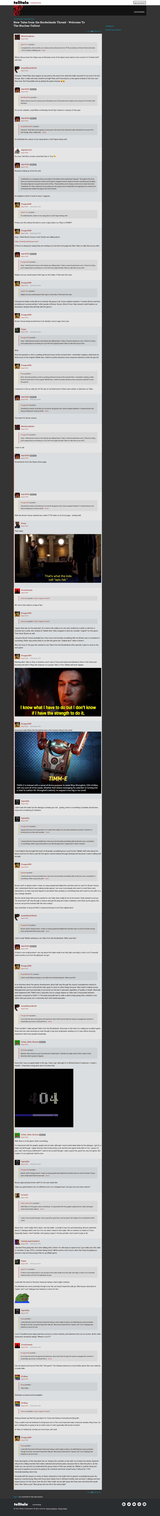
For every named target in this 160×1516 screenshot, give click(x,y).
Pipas (23, 329)
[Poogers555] (17, 205)
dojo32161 (25, 44)
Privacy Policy (62, 1509)
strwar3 (24, 1195)
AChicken (24, 1050)
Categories (139, 12)
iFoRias (24, 1376)
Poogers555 (26, 204)
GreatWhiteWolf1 (29, 68)
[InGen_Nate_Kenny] (17, 1042)
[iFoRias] (17, 1377)
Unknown (24, 598)
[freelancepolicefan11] (17, 1242)
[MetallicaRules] (17, 37)
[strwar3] (17, 1195)
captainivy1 (26, 150)
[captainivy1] (17, 150)
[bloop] (17, 525)
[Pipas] (17, 330)
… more (43, 50)
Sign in (16, 1497)
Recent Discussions (113, 30)
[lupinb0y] (17, 802)
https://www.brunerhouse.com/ (27, 241)
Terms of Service (51, 1509)
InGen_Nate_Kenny (30, 1042)
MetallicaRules (27, 36)
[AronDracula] (17, 591)
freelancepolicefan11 (30, 1241)
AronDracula (26, 590)
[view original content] (41, 598)
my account (139, 3)
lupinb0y (25, 801)
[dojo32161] (17, 90)
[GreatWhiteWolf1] (17, 69)
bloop (23, 523)
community (36, 3)
